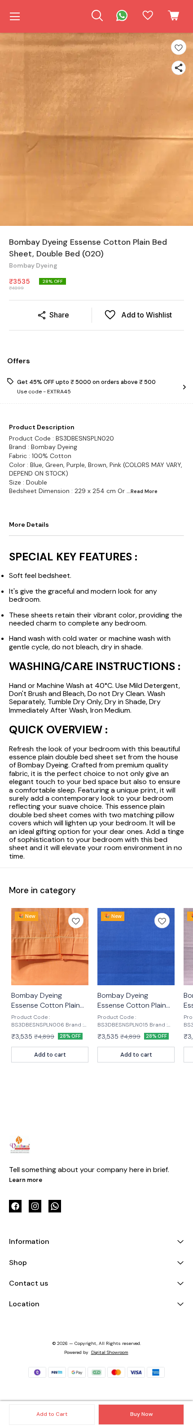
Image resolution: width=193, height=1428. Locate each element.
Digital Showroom (109, 1352)
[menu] (15, 17)
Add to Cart (51, 1414)
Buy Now (141, 1414)
